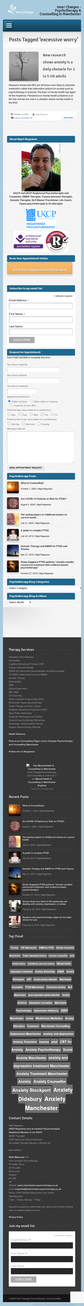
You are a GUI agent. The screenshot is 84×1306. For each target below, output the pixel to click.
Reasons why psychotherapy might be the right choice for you (46, 918)
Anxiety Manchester (45, 1103)
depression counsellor (40, 1002)
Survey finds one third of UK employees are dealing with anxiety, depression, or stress (44, 902)
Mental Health (64, 963)
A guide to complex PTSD (35, 530)
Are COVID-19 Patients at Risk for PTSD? (43, 498)
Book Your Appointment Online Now (40, 269)
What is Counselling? (32, 483)
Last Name (15, 326)
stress (29, 1018)
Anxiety (24, 1081)
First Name (17, 314)
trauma (44, 1041)
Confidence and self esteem (41, 963)
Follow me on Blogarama (22, 751)
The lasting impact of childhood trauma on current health (44, 516)
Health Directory (17, 733)
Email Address (19, 300)
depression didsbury (46, 1010)
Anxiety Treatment (25, 1042)
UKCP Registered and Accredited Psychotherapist (34, 1128)
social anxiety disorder (45, 979)
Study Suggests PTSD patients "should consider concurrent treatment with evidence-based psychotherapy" (47, 564)
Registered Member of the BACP (25, 1132)
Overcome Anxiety (55, 987)
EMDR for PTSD (46, 947)
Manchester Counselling (55, 1026)
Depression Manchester (25, 1034)
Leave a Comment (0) (23, 117)
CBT (29, 979)
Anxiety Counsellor (49, 1081)
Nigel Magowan (17, 1156)
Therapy (14, 947)
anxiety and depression (58, 1034)
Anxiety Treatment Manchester (41, 1073)
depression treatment (22, 971)
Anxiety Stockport (31, 1090)
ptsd (54, 1041)
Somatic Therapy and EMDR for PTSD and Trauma (44, 547)
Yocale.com (47, 788)
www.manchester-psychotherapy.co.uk (38, 1185)
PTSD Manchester (34, 987)
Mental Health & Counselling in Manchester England (42, 782)
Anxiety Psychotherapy (43, 1049)
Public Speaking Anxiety (34, 955)
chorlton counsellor (58, 955)
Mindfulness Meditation (49, 1018)
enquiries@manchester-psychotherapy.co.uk (38, 1188)
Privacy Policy (16, 1217)
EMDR (60, 971)
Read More (68, 118)
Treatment (33, 1026)
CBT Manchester (29, 947)
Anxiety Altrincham (45, 971)
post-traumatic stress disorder (44, 994)
